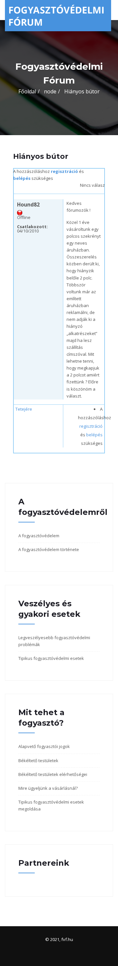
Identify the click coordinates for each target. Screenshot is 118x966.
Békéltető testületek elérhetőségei (52, 774)
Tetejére (23, 409)
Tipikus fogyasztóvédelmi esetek (51, 658)
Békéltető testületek (38, 760)
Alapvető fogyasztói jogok (44, 746)
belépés (21, 178)
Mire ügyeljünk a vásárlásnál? (48, 788)
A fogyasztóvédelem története (48, 549)
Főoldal (27, 91)
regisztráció (64, 171)
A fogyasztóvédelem (38, 536)
